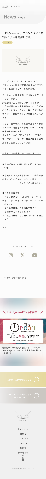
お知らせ (23, 434)
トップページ (23, 429)
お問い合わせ (23, 453)
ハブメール (23, 443)
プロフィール (23, 438)
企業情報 (23, 448)
